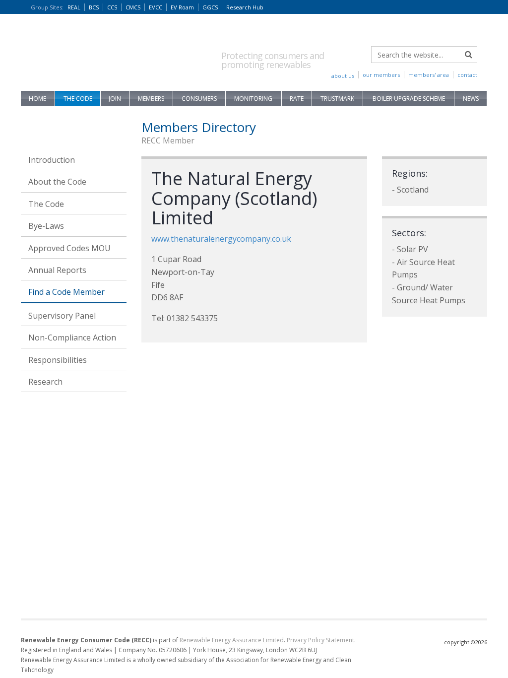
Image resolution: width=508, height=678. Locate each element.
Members (151, 98)
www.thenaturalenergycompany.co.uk (221, 238)
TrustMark (337, 98)
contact (467, 74)
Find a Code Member (66, 291)
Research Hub (244, 7)
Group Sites (47, 7)
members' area (428, 74)
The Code (78, 98)
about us (342, 75)
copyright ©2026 (465, 642)
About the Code (57, 181)
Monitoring (253, 98)
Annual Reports (57, 270)
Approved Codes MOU (69, 248)
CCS (112, 7)
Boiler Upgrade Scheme (409, 98)
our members (381, 74)
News (471, 98)
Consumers (199, 98)
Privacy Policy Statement (320, 640)
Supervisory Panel (62, 315)
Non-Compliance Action (72, 337)
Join (115, 98)
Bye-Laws (46, 225)
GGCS (210, 7)
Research (45, 381)
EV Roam (182, 7)
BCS (94, 7)
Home (37, 98)
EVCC (155, 7)
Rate (297, 98)
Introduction (51, 159)
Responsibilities (57, 359)
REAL (73, 7)
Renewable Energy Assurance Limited (232, 640)
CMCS (133, 7)
